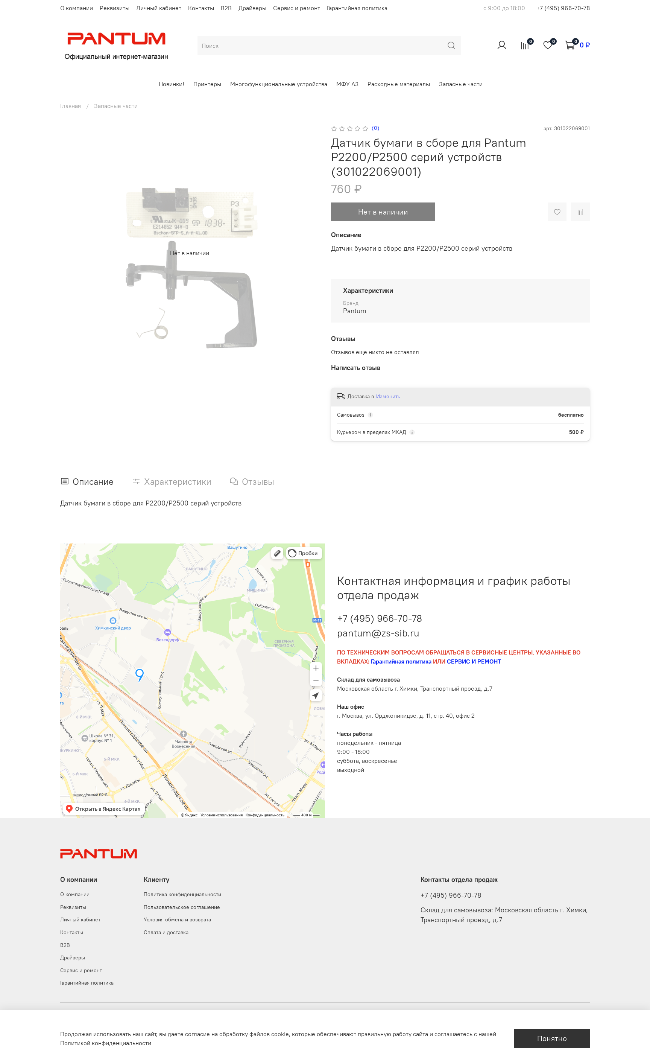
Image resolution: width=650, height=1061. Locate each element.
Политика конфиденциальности (182, 894)
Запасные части (461, 84)
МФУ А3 (347, 84)
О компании (76, 8)
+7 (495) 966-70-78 (563, 8)
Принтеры (207, 84)
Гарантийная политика (357, 8)
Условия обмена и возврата (177, 919)
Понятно (552, 1038)
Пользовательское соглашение (182, 907)
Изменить (388, 396)
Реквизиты (114, 8)
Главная (70, 106)
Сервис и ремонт (296, 8)
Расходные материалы (399, 84)
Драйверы (252, 8)
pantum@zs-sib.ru (378, 633)
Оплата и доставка (166, 932)
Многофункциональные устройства (278, 84)
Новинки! (171, 84)
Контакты (201, 8)
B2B (226, 8)
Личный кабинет (158, 8)
